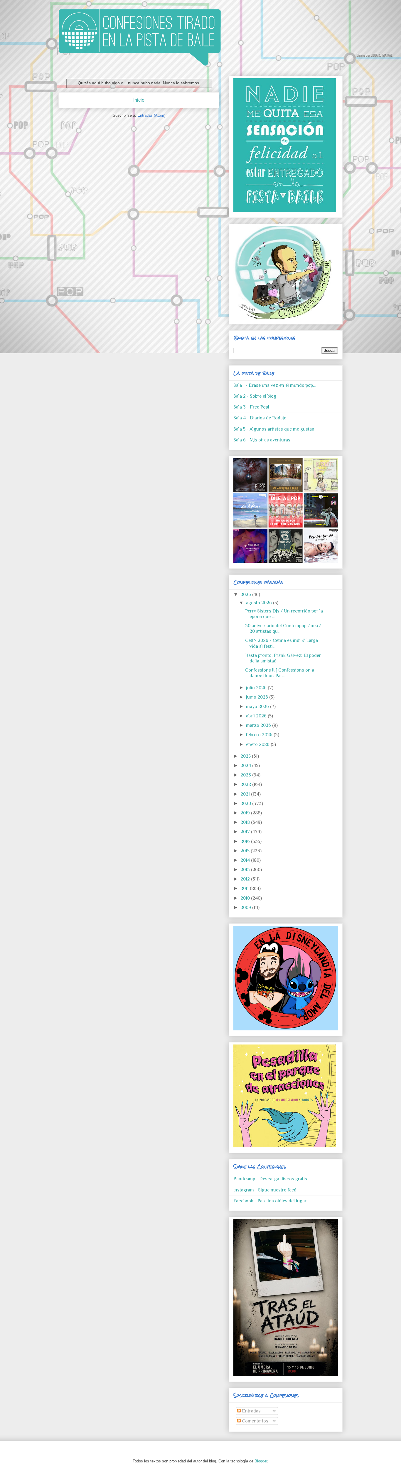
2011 (245, 888)
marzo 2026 (259, 725)
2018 (245, 822)
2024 (246, 765)
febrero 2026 (260, 734)
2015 (245, 850)
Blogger (261, 1461)
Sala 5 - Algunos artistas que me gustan (273, 429)
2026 (246, 594)
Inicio (138, 100)
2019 (245, 813)
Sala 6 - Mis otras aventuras (261, 440)
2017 (245, 831)
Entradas (251, 1411)
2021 (245, 794)
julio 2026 (257, 687)
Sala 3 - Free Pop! (251, 407)
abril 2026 (257, 716)
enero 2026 (258, 744)
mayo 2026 (258, 706)
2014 (245, 860)
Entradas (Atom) (151, 115)
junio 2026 (257, 697)
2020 (246, 803)
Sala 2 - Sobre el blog (254, 396)
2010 (245, 898)
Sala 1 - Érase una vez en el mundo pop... (274, 385)
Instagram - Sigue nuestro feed (264, 1190)
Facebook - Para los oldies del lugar (269, 1200)
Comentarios (254, 1421)
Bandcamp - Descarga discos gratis (270, 1178)
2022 (246, 784)
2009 (246, 907)
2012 (245, 879)
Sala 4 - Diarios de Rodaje (259, 418)
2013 (245, 869)
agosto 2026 (259, 602)
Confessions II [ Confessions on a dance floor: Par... (279, 672)
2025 (246, 756)
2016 (245, 841)
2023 (246, 775)
